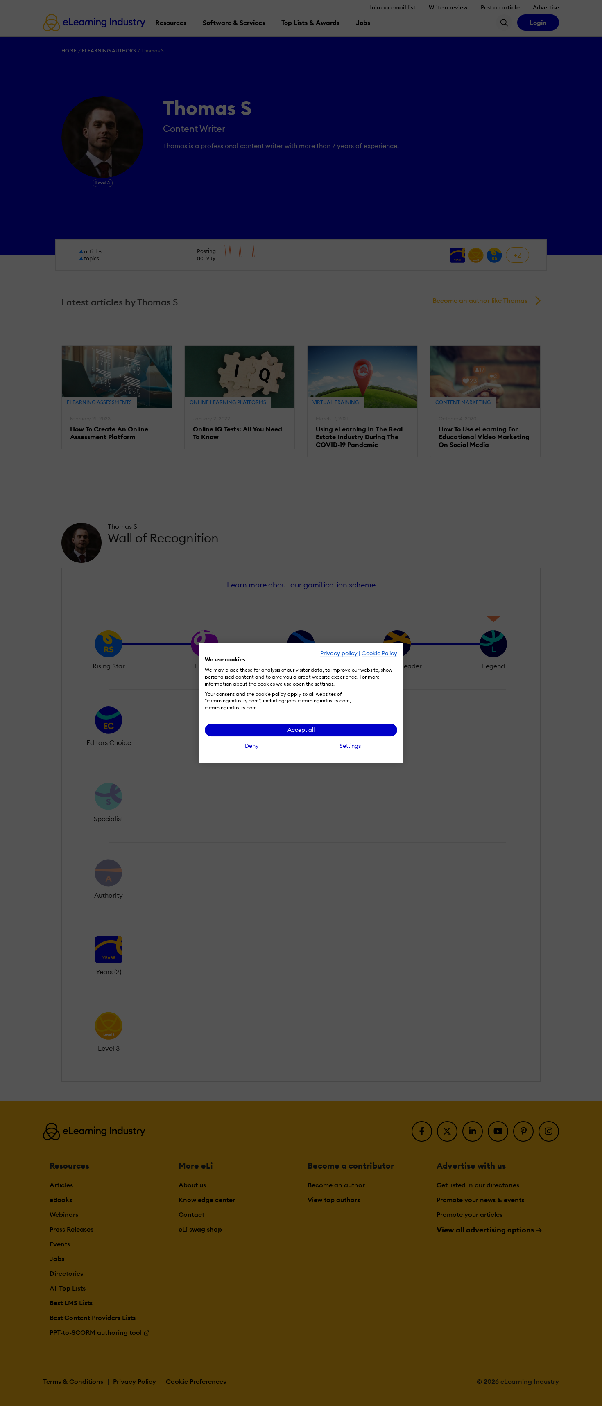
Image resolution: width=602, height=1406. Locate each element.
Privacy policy (339, 653)
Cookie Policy (379, 653)
